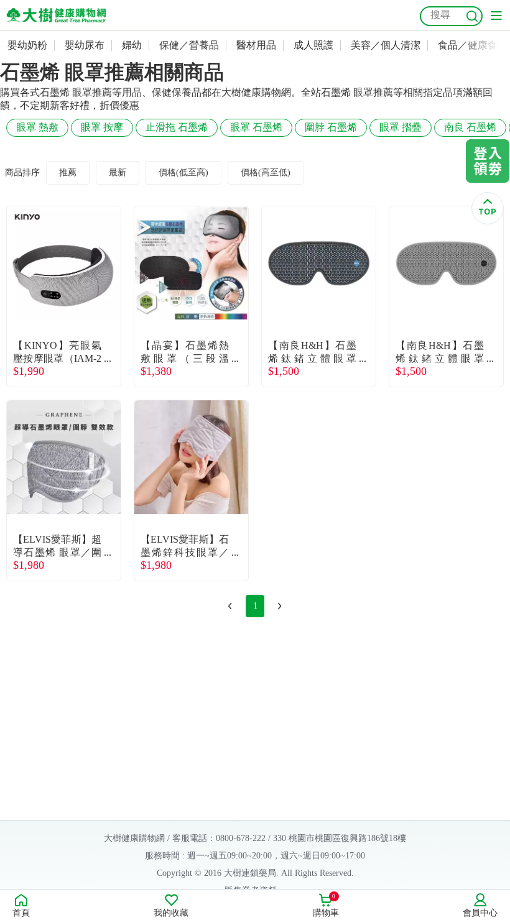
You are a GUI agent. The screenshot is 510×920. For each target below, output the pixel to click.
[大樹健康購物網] (56, 15)
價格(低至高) (183, 172)
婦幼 (132, 45)
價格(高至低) (265, 172)
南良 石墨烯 (470, 127)
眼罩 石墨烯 (256, 127)
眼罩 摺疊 (400, 127)
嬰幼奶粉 (27, 45)
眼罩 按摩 (102, 127)
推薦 (67, 172)
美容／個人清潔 (385, 45)
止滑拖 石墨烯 (177, 127)
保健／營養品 (189, 45)
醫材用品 (256, 45)
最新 (117, 172)
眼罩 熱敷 (37, 127)
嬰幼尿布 (84, 45)
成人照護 (313, 45)
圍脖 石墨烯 (331, 127)
